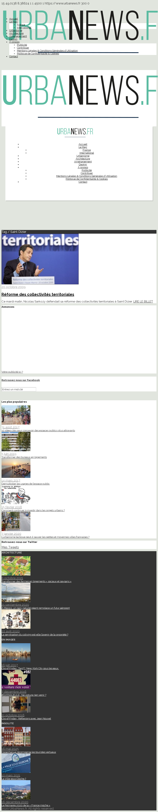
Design (13, 39)
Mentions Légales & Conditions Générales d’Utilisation (47, 50)
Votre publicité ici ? (12, 371)
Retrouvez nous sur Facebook (21, 380)
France (21, 24)
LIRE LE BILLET (143, 301)
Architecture (16, 33)
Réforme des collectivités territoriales (38, 294)
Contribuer (23, 47)
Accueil (13, 18)
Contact (13, 56)
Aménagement (18, 36)
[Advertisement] (79, 217)
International (24, 27)
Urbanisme (15, 30)
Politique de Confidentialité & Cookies (38, 53)
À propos (14, 42)
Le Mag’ (13, 21)
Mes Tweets (10, 547)
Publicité (22, 44)
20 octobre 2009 (14, 287)
